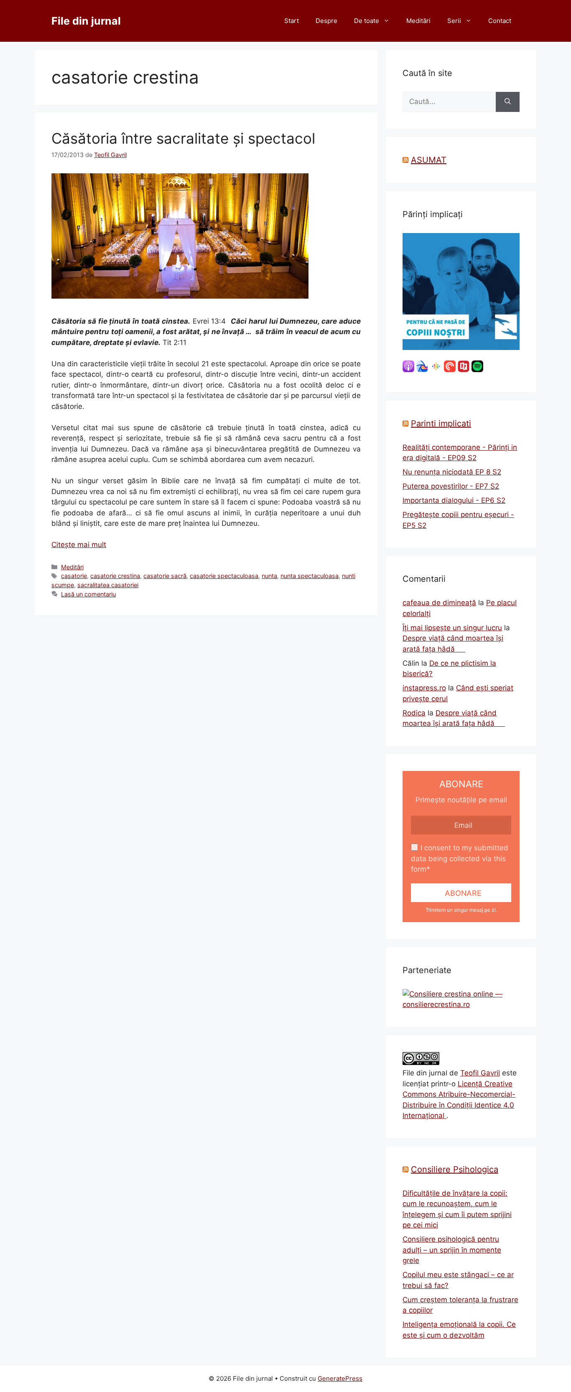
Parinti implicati (441, 423)
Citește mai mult (78, 544)
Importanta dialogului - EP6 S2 (454, 500)
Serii (454, 21)
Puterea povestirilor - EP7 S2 (451, 486)
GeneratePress (340, 1378)
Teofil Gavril (480, 1073)
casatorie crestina (115, 575)
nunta (269, 575)
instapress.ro (424, 688)
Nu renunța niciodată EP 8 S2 (452, 472)
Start (291, 21)
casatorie (74, 575)
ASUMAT (428, 160)
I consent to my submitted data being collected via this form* (459, 858)
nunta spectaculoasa (309, 575)
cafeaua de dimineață (439, 602)
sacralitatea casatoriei (107, 584)
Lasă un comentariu (88, 594)
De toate (366, 21)
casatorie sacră (164, 575)
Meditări (418, 21)
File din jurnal (86, 21)
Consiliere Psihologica (454, 1169)
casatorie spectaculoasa (224, 575)
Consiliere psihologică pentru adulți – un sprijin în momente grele (452, 1250)
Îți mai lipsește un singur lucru (452, 628)
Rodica (414, 713)
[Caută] (508, 102)
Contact (499, 21)
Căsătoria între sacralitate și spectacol (183, 138)
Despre (326, 21)
